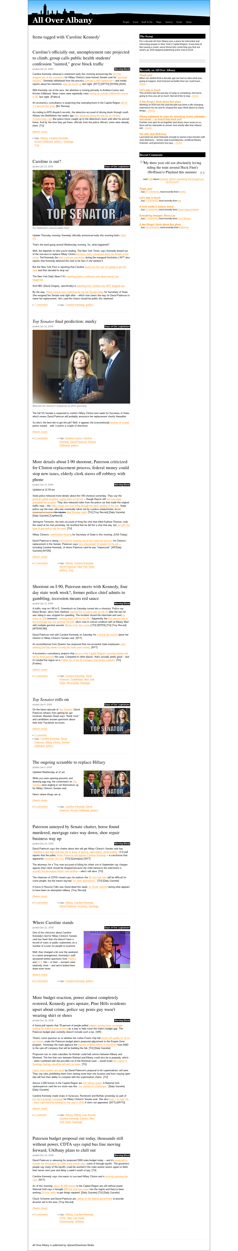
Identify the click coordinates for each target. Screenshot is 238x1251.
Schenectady (66, 1221)
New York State (86, 566)
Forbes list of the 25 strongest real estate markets (88, 660)
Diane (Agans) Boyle (188, 209)
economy (82, 906)
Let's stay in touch (149, 90)
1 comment (40, 735)
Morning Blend (122, 69)
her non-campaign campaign (48, 1099)
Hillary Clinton (53, 742)
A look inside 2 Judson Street (156, 206)
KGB (150, 179)
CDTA (63, 1218)
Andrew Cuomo (73, 438)
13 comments (152, 227)
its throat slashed (98, 887)
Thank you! (145, 75)
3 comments (151, 209)
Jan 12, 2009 (46, 603)
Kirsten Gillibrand (43, 141)
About (189, 22)
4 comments (41, 902)
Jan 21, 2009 (46, 166)
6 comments (41, 981)
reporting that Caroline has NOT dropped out (100, 286)
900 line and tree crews (76, 1189)
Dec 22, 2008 (47, 927)
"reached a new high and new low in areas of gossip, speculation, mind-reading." (76, 852)
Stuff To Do (146, 22)
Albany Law (80, 1115)
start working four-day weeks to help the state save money (79, 646)
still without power (92, 1083)
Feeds (179, 22)
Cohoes (84, 1118)
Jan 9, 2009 (46, 704)
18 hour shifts (48, 1192)
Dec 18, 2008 (47, 1020)
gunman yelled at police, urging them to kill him (58, 499)
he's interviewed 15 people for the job (98, 544)
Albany (44, 138)
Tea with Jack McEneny (152, 134)
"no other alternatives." (84, 880)
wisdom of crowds (119, 422)
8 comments (41, 1214)
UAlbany (79, 1221)
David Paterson (78, 442)
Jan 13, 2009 (46, 484)
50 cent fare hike (98, 877)
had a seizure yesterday (72, 257)
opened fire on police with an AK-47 (89, 611)
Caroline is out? (47, 161)
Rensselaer (73, 683)
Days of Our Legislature (117, 166)
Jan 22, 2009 (46, 69)
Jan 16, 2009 (46, 326)
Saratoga (68, 141)
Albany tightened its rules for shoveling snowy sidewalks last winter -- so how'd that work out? (172, 118)
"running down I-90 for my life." (74, 618)
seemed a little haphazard (98, 80)
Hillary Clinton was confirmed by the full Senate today (75, 292)
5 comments (41, 806)
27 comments (152, 192)
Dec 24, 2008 (47, 843)
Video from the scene (77, 625)
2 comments (41, 438)
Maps (158, 22)
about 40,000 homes (65, 1186)
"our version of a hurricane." (93, 1086)
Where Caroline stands (53, 922)
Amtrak (91, 1115)
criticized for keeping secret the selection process (85, 540)
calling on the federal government (94, 1198)
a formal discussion (107, 634)
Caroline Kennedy (58, 138)
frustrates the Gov (54, 858)
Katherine (184, 227)
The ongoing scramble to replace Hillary (69, 762)
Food (135, 22)
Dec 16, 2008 (47, 1155)
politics (58, 141)
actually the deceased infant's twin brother (55, 871)
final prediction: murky (65, 321)
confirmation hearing (61, 534)
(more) (142, 84)
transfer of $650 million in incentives (97, 1044)
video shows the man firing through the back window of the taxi (85, 505)
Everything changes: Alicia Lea (157, 215)
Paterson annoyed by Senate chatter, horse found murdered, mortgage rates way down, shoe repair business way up (76, 832)
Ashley (182, 192)
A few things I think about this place (160, 101)
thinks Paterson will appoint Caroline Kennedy (81, 855)
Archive (169, 22)
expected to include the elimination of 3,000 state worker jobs (80, 1162)
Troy (36, 145)
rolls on (51, 699)
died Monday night (76, 512)
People (126, 22)
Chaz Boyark (184, 218)
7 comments (41, 304)
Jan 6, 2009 (46, 767)
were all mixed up (72, 84)
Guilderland (77, 679)
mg (179, 200)
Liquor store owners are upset (48, 1070)
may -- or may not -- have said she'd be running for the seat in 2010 (81, 1101)
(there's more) (40, 131)
